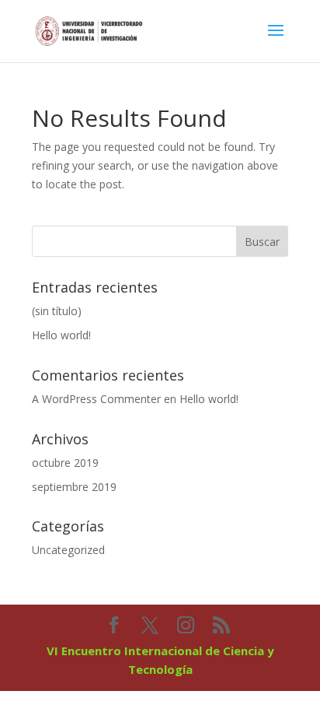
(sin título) (57, 310)
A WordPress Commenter (96, 398)
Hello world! (61, 335)
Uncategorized (68, 549)
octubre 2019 (65, 462)
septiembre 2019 (74, 486)
